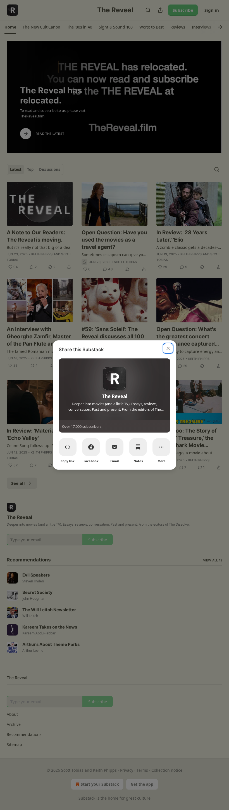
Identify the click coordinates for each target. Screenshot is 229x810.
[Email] (114, 447)
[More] (161, 447)
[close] (168, 348)
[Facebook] (91, 447)
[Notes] (138, 447)
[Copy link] (68, 447)
